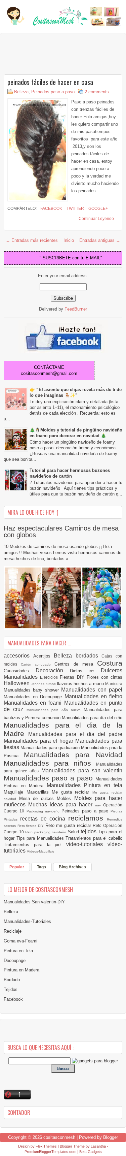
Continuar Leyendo (96, 218)
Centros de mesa (75, 664)
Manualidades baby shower (32, 690)
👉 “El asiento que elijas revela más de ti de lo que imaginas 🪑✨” (76, 392)
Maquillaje (15, 792)
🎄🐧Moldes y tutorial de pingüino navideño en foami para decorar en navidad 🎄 (76, 432)
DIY (95, 671)
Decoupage (15, 960)
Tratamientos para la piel (35, 844)
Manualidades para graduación (50, 747)
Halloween (17, 683)
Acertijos (43, 656)
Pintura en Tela (18, 950)
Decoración (53, 670)
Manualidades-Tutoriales (27, 921)
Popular (16, 867)
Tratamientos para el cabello (94, 838)
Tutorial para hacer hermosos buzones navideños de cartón (70, 473)
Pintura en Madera (21, 969)
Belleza (21, 91)
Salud (74, 831)
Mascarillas (39, 792)
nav (99, 805)
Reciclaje (13, 931)
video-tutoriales (87, 844)
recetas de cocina (44, 819)
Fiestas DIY (73, 677)
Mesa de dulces (38, 798)
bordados (89, 656)
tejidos (89, 831)
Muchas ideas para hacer (61, 804)
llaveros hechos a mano (81, 683)
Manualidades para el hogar (39, 741)
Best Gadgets (90, 1152)
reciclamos (87, 818)
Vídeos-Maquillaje (40, 851)
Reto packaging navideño (46, 832)
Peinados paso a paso (53, 91)
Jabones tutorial (44, 684)
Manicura (113, 683)
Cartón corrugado (37, 664)
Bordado (12, 979)
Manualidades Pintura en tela (85, 785)
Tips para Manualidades (41, 838)
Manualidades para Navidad (73, 755)
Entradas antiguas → (99, 240)
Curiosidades (20, 670)
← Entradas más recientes (32, 240)
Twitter (75, 208)
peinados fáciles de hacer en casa (50, 82)
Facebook (50, 208)
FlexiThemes (46, 1146)
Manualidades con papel (91, 690)
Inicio (69, 240)
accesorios (18, 656)
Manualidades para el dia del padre (75, 734)
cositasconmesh (59, 1137)
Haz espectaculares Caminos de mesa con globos (61, 531)
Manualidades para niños (50, 763)
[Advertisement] (57, 53)
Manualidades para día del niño (92, 717)
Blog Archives (72, 867)
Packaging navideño (44, 811)
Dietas (79, 670)
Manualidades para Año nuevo (55, 710)
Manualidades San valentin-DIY (34, 901)
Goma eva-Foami (20, 940)
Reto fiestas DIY (31, 826)
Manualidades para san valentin (81, 770)
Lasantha (98, 1146)
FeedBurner (76, 309)
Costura (109, 663)
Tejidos (10, 989)
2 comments (97, 91)
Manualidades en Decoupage (34, 696)
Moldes (65, 798)
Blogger (110, 1137)
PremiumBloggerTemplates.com (50, 1152)
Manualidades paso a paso (49, 778)
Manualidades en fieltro (93, 696)
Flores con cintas (104, 677)
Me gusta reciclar (72, 792)
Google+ (97, 208)
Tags (41, 867)
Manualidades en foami (34, 703)
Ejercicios (50, 677)
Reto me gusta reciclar (69, 825)
